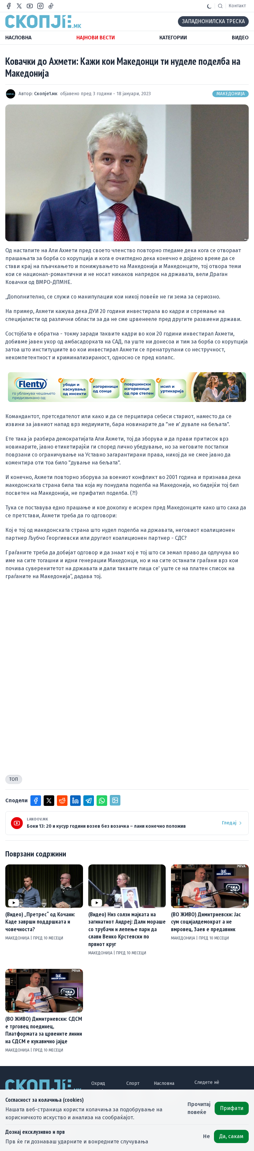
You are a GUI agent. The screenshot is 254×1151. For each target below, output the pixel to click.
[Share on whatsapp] (102, 800)
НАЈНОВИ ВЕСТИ (95, 37)
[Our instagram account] (40, 6)
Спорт (133, 1083)
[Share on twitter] (49, 800)
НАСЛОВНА (18, 37)
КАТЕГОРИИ (173, 37)
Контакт (237, 6)
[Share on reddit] (62, 800)
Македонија (230, 94)
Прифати (231, 1108)
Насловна (164, 1083)
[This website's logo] (43, 21)
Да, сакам (231, 1136)
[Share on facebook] (35, 800)
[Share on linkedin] (75, 800)
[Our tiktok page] (51, 6)
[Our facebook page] (8, 6)
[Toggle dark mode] (209, 6)
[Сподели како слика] (115, 800)
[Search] (220, 6)
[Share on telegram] (88, 800)
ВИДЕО (240, 37)
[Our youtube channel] (29, 6)
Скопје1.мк (46, 94)
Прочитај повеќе (199, 1108)
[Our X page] (19, 6)
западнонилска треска (213, 21)
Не (206, 1136)
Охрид (98, 1083)
